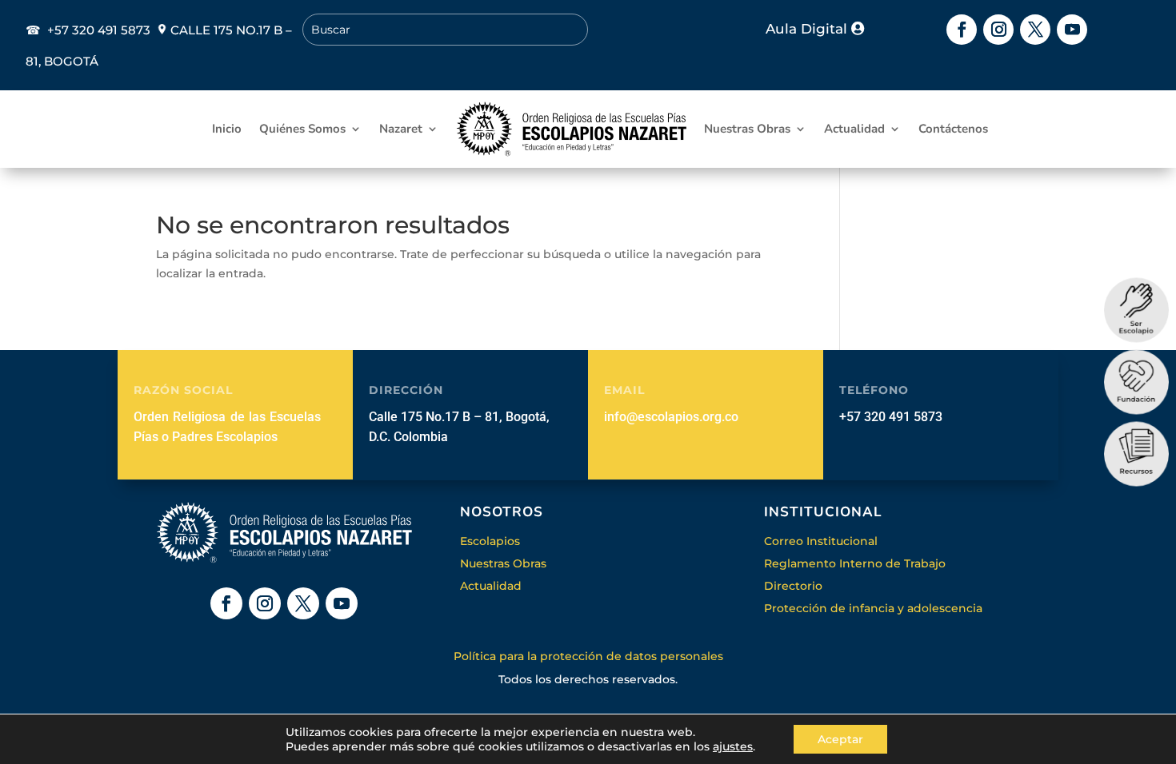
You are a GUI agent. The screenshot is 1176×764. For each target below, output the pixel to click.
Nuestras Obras (747, 129)
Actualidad (854, 129)
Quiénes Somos (302, 129)
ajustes (733, 746)
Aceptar (840, 739)
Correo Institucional (821, 541)
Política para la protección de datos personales (588, 656)
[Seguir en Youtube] (1072, 29)
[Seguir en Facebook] (961, 29)
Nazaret (400, 129)
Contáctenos (953, 129)
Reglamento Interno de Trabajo (855, 563)
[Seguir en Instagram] (998, 29)
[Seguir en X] (1035, 29)
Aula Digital (806, 29)
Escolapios (490, 541)
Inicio (227, 129)
